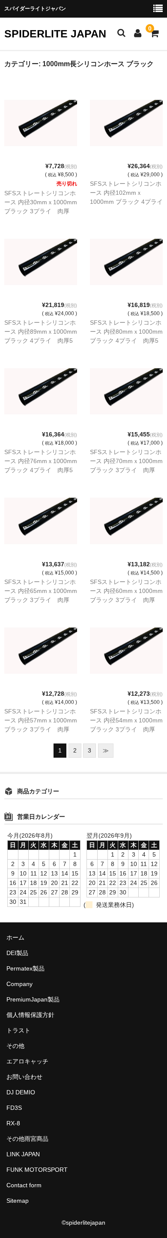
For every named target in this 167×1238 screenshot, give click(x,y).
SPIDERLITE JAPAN (55, 34)
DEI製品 (17, 952)
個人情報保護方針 (30, 1014)
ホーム (15, 937)
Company (19, 983)
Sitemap (17, 1200)
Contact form (24, 1185)
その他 (15, 1045)
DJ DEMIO (20, 1092)
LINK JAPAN (23, 1154)
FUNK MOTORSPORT (37, 1169)
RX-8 (13, 1123)
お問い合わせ (24, 1076)
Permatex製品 (25, 968)
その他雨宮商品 (27, 1138)
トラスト (18, 1030)
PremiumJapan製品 (33, 999)
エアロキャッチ (27, 1061)
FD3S (14, 1107)
